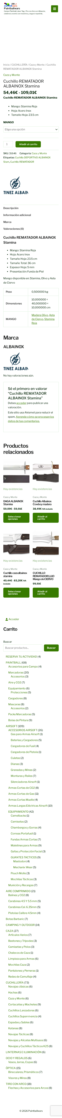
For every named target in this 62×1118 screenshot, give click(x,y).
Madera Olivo (40, 315)
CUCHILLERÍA (19, 64)
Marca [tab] (7, 222)
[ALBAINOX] (15, 185)
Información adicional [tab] (17, 215)
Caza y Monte (37, 64)
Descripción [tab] (11, 208)
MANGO (8, 122)
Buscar (7, 641)
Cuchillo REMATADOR (22, 161)
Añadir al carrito (28, 144)
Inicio (6, 64)
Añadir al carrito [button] (42, 517)
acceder (21, 403)
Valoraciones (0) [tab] (13, 228)
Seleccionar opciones (14, 517)
